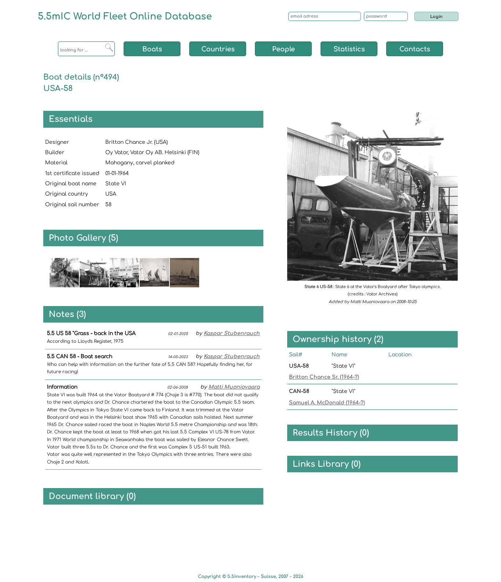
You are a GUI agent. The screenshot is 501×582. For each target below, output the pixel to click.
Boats (152, 49)
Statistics (349, 49)
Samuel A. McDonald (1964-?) (327, 402)
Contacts (414, 49)
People (283, 49)
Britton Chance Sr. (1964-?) (324, 377)
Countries (218, 49)
